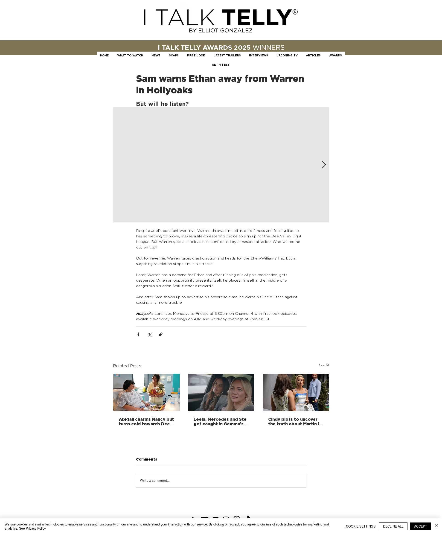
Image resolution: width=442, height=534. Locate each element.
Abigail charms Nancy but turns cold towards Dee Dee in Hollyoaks (146, 421)
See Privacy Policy (32, 528)
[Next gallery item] (323, 164)
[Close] (436, 526)
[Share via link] (161, 334)
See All (323, 365)
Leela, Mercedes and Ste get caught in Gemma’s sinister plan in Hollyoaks (220, 421)
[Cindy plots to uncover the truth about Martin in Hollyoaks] (296, 392)
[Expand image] (221, 164)
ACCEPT (420, 526)
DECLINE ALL (393, 526)
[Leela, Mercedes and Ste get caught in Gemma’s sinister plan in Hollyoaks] (221, 392)
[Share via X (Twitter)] (149, 334)
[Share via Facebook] (138, 334)
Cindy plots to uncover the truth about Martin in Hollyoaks (295, 421)
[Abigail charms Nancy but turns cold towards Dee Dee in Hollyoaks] (146, 392)
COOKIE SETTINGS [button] (360, 526)
